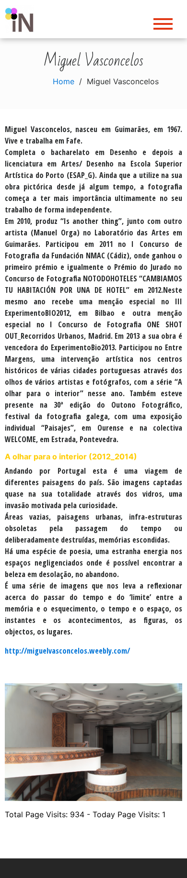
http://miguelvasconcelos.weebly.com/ (67, 650)
